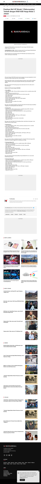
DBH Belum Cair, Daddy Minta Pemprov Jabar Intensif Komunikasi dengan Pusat (13, 312)
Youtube (12, 214)
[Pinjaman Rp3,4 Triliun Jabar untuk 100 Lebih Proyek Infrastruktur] (31, 325)
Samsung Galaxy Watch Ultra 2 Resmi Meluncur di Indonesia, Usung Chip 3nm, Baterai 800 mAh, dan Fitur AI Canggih (29, 251)
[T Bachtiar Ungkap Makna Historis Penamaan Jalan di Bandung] (31, 379)
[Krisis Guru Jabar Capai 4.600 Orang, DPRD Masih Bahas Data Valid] (31, 305)
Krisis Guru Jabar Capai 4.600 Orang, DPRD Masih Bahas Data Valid (14, 302)
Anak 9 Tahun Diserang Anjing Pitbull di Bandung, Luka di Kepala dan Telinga (14, 356)
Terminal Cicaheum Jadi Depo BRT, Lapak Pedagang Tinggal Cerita (13, 292)
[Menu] (4, 2)
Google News (7, 214)
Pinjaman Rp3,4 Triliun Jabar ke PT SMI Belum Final (13, 331)
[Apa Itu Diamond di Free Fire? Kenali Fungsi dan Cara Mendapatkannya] (12, 274)
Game (23, 462)
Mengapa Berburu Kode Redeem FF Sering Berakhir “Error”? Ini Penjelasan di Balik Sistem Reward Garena (12, 266)
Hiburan (32, 462)
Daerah (8, 4)
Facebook (20, 214)
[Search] (37, 2)
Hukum (14, 4)
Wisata (5, 463)
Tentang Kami (6, 472)
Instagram (16, 214)
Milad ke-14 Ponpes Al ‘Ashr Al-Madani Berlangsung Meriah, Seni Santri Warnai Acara (13, 366)
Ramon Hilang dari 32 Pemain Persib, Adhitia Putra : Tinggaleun (13, 422)
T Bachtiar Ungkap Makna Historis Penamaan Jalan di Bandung (13, 376)
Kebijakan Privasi (7, 474)
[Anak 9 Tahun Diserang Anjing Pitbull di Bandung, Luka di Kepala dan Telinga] (31, 359)
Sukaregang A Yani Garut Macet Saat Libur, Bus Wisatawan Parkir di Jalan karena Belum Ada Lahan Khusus (13, 387)
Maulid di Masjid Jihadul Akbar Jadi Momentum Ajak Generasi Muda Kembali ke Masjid (13, 346)
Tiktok (24, 214)
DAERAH (6, 342)
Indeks (24, 463)
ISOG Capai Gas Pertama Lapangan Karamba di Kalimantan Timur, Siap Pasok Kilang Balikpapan (29, 266)
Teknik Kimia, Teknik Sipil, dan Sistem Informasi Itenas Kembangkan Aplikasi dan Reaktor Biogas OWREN (13, 400)
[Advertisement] (20, 66)
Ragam (8, 463)
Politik (11, 4)
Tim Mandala (12, 198)
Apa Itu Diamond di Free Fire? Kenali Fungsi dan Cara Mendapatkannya (11, 281)
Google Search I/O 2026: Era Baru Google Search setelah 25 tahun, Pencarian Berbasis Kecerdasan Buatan (29, 281)
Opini (21, 463)
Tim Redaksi (6, 470)
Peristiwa (24, 4)
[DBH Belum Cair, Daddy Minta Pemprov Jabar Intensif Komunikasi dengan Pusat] (31, 315)
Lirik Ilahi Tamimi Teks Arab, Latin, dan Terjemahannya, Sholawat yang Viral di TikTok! (14, 432)
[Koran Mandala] (20, 1)
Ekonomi (28, 4)
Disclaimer (6, 475)
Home (5, 4)
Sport (21, 4)
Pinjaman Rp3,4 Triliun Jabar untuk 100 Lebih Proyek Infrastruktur (13, 322)
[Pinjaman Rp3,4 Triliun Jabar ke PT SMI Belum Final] (31, 335)
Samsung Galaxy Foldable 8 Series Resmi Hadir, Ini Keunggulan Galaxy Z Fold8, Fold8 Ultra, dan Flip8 (12, 251)
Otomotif (32, 4)
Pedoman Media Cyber (8, 473)
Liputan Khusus (16, 463)
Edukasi (17, 4)
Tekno (36, 4)
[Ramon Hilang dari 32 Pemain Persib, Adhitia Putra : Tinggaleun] (31, 425)
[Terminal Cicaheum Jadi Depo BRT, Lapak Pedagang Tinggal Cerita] (31, 295)
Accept (22, 479)
